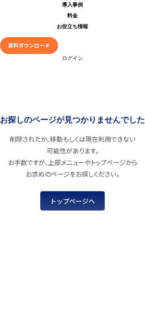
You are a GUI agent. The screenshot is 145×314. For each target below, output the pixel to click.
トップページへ (72, 201)
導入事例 (72, 4)
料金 (72, 15)
